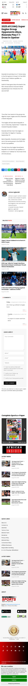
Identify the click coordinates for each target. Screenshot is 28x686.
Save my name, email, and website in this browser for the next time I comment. (13, 368)
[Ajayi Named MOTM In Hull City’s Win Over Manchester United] (6, 502)
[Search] (23, 13)
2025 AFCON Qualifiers (8, 161)
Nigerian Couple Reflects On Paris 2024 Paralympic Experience (20, 181)
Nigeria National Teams (8, 23)
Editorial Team (5, 532)
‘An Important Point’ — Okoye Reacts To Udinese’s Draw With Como (18, 464)
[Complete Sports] (15, 13)
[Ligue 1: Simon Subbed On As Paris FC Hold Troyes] (14, 231)
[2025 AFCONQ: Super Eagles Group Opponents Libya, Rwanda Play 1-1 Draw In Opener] (14, 62)
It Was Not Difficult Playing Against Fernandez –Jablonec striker (13, 288)
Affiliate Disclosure (7, 545)
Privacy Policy (5, 537)
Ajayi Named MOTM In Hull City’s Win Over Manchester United (19, 501)
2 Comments (10, 43)
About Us (4, 523)
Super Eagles (16, 20)
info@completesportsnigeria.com (13, 604)
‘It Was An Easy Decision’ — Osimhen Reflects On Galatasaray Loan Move (8, 182)
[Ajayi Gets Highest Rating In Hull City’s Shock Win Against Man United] (6, 484)
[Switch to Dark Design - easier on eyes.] (25, 13)
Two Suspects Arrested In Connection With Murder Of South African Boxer (19, 474)
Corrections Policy (6, 542)
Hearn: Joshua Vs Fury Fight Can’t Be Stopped (18, 492)
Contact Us (5, 525)
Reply (24, 310)
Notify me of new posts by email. (14, 378)
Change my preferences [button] (14, 683)
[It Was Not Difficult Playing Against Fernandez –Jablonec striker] (14, 279)
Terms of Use (5, 530)
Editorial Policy (5, 540)
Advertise (4, 528)
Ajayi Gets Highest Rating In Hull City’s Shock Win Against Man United (19, 483)
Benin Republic (20, 161)
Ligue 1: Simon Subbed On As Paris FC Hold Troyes (13, 241)
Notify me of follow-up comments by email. (11, 374)
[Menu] (4, 13)
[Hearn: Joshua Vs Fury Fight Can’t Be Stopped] (6, 493)
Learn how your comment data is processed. (14, 389)
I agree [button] (14, 676)
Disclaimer (4, 535)
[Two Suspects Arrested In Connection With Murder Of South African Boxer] (6, 474)
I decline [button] (14, 680)
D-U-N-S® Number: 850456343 (10, 550)
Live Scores (6, 20)
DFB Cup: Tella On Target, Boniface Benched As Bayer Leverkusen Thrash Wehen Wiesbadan (14, 265)
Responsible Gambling (8, 547)
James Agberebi (14, 192)
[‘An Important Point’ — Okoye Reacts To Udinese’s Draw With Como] (6, 463)
